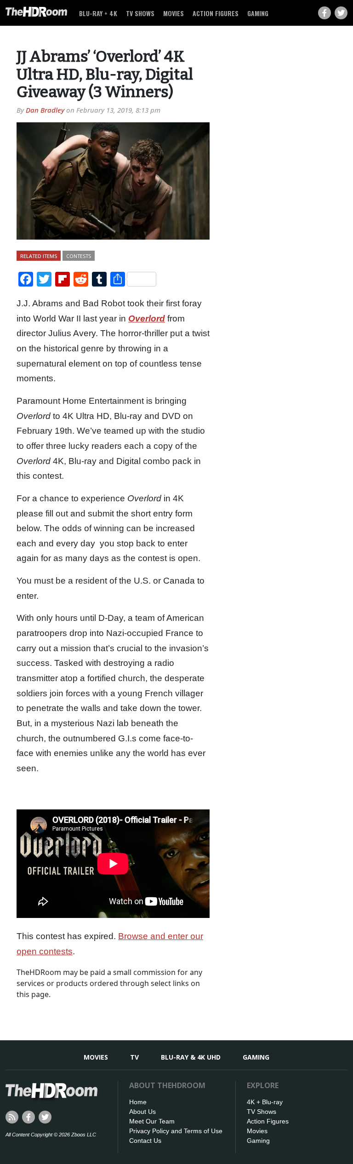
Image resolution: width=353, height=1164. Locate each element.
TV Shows (140, 13)
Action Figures (216, 13)
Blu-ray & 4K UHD (191, 1057)
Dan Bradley (45, 110)
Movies (173, 13)
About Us (142, 1111)
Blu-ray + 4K (98, 13)
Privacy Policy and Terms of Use (175, 1131)
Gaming (257, 13)
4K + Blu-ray (265, 1102)
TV (134, 1057)
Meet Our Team (152, 1121)
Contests (78, 255)
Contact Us (145, 1140)
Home (138, 1102)
